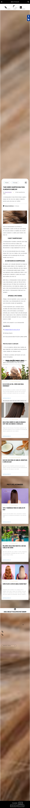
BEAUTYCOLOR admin (16, 381)
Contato (23, 8)
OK (23, 625)
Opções (20, 803)
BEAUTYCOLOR (8, 192)
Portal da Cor (15, 8)
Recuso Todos (21, 805)
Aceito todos (13, 805)
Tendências (9, 491)
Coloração (15, 182)
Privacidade (14, 803)
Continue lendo (6, 398)
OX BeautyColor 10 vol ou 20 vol (12, 329)
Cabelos (8, 8)
